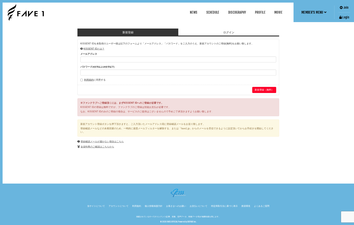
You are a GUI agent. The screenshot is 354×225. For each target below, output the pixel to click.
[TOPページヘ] (26, 12)
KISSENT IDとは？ (94, 48)
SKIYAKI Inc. (192, 222)
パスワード (97, 66)
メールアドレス (88, 53)
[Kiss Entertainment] (178, 193)
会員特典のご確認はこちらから (97, 146)
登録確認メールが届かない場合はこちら (102, 141)
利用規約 (89, 79)
